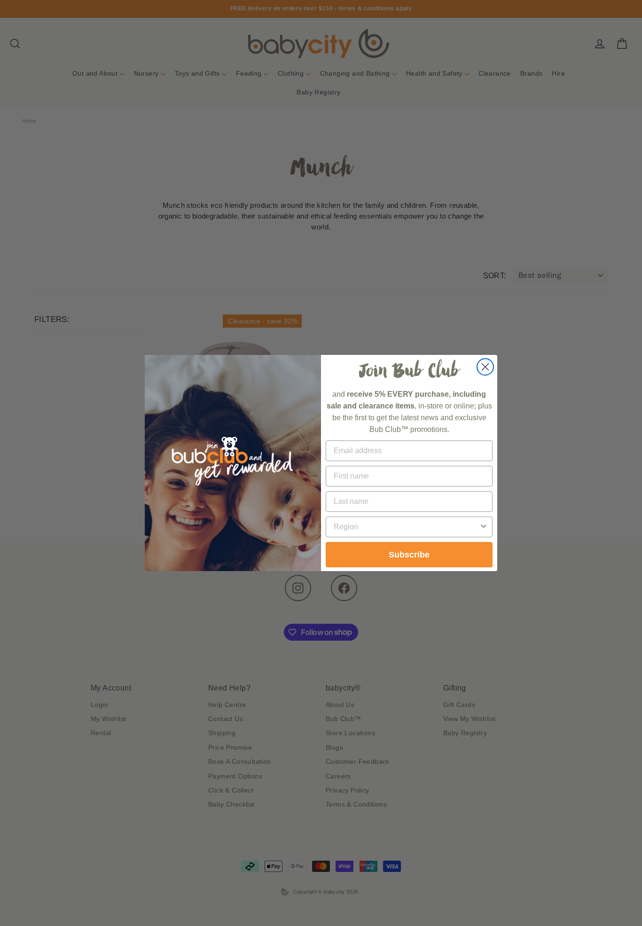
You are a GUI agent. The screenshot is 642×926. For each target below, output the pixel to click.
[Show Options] (483, 527)
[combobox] (406, 527)
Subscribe (409, 554)
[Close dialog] (485, 367)
